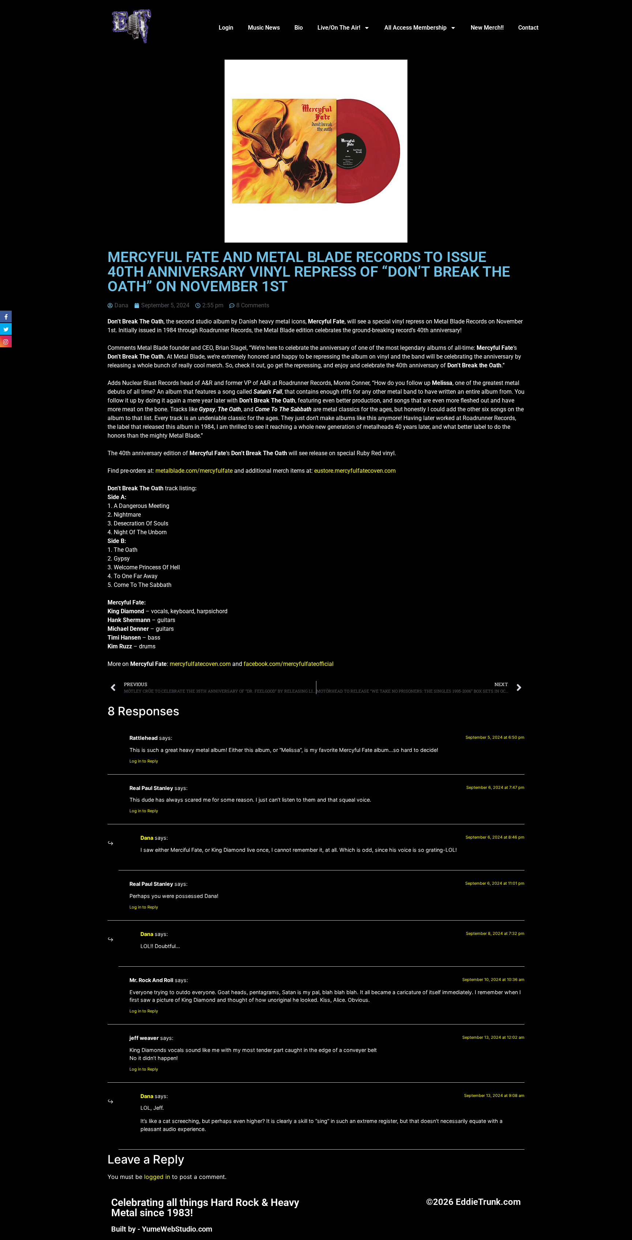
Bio (298, 27)
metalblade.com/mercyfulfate (194, 470)
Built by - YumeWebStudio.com (161, 1229)
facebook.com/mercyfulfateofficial (289, 663)
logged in (157, 1176)
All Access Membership (415, 27)
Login (226, 27)
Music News (264, 27)
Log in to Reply (143, 761)
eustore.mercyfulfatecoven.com (355, 470)
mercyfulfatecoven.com (200, 663)
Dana (146, 838)
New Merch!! (487, 27)
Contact (528, 27)
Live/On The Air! (338, 27)
